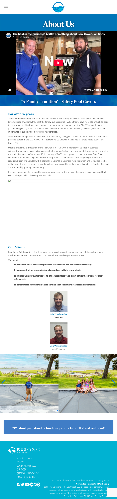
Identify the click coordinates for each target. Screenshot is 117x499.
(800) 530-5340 (28, 473)
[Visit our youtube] (27, 484)
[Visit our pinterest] (38, 484)
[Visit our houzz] (35, 484)
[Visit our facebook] (18, 484)
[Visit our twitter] (22, 484)
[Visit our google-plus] (31, 484)
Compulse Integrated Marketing (92, 483)
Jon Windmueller (58, 345)
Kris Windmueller (58, 313)
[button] (3, 383)
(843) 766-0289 (28, 477)
